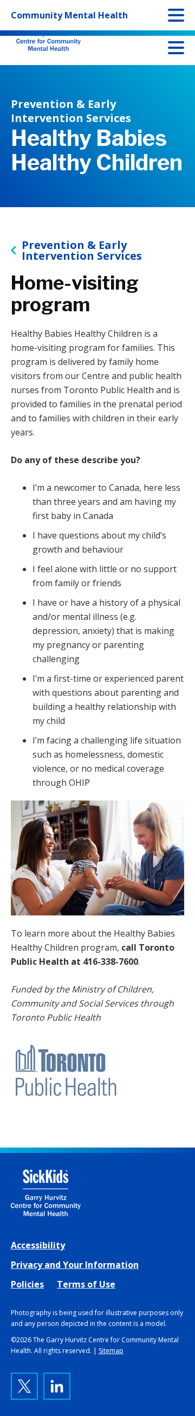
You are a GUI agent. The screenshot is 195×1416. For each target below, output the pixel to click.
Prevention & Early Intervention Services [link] (82, 250)
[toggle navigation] (176, 50)
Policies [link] (27, 1284)
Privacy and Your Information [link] (75, 1265)
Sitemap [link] (111, 1350)
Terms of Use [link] (86, 1284)
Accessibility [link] (38, 1245)
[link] (97, 1192)
